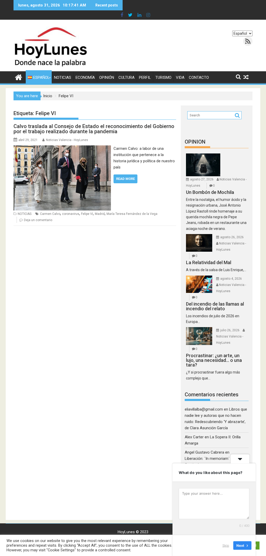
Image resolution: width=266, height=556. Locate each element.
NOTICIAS (62, 77)
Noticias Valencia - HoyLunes (67, 140)
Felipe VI (87, 214)
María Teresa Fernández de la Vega (132, 214)
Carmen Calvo (50, 214)
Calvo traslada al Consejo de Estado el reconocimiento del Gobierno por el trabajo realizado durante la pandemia (94, 129)
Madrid (100, 214)
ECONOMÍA (85, 77)
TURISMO (163, 77)
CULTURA (126, 77)
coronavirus (70, 214)
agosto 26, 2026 (232, 237)
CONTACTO (199, 77)
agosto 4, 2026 (231, 278)
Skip (225, 545)
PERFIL (145, 77)
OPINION (195, 142)
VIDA (180, 77)
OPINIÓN (106, 77)
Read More (125, 179)
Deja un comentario (38, 220)
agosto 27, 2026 (202, 179)
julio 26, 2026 (230, 330)
